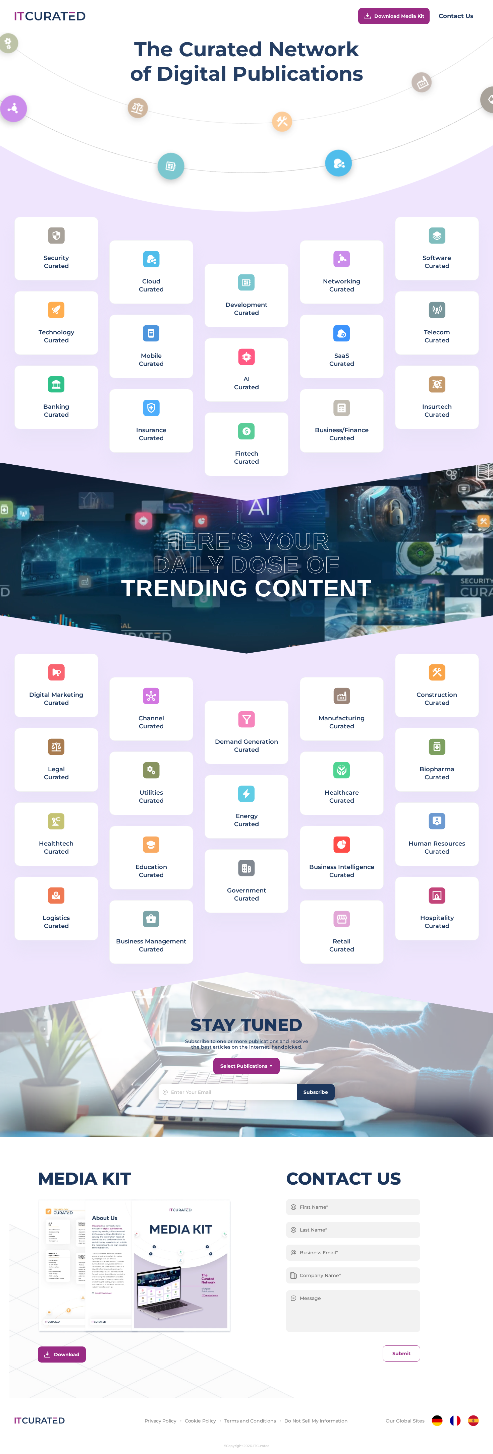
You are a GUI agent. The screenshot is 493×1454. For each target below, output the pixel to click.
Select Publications (243, 1066)
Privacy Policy (160, 1421)
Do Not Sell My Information (316, 1421)
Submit (401, 1353)
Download (66, 1354)
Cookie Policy (200, 1421)
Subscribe (316, 1092)
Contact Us (456, 16)
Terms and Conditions (250, 1421)
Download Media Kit (399, 16)
